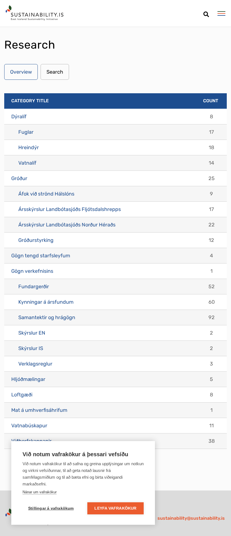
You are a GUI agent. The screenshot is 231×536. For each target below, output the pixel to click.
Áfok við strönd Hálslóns (46, 194)
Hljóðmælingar (28, 379)
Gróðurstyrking (36, 240)
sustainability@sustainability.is (191, 518)
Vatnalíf (27, 163)
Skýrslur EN (31, 333)
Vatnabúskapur (29, 426)
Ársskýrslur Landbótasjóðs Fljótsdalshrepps (69, 209)
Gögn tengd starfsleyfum (40, 256)
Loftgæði (21, 395)
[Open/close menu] (221, 13)
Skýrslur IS (30, 348)
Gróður (19, 178)
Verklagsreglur (35, 364)
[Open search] (206, 12)
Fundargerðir (33, 286)
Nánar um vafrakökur (40, 492)
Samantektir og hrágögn (46, 317)
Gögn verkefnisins (32, 271)
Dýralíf (18, 116)
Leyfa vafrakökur (115, 508)
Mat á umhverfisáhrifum (39, 410)
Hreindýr (28, 147)
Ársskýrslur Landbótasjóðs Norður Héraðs (66, 225)
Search (54, 72)
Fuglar (26, 132)
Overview (21, 72)
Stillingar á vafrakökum (51, 508)
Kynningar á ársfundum (46, 302)
